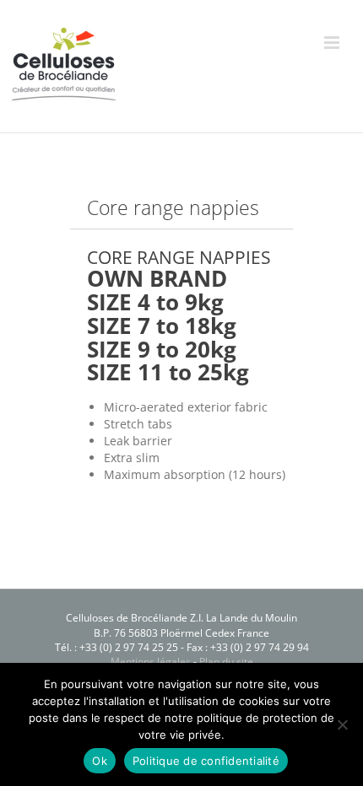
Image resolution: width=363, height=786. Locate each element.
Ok (99, 760)
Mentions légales (151, 661)
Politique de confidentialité (206, 760)
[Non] (341, 724)
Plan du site (226, 661)
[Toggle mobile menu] (333, 42)
